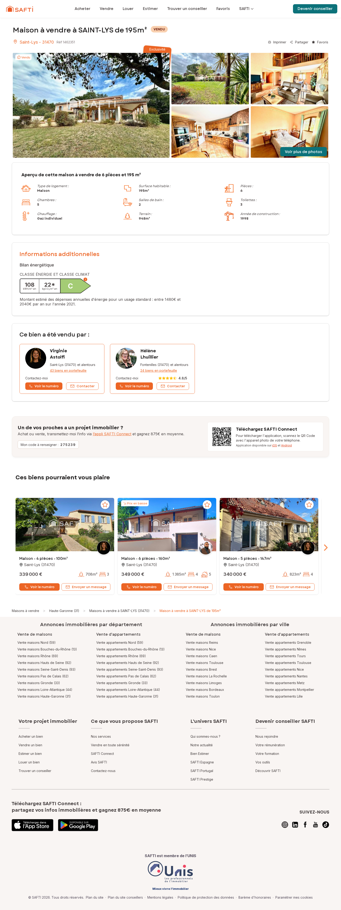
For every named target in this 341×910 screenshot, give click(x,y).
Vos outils (262, 762)
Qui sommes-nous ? (205, 736)
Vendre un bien (30, 745)
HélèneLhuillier (149, 354)
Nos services (101, 736)
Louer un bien (29, 762)
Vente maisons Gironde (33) (38, 683)
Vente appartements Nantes (286, 676)
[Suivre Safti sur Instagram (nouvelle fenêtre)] (285, 824)
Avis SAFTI (99, 762)
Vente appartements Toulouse (288, 663)
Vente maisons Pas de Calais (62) (43, 676)
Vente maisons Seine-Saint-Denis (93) (46, 669)
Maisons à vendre (25, 611)
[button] (65, 525)
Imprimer (279, 42)
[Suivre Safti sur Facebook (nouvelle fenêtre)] (305, 824)
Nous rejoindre (266, 736)
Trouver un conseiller (35, 771)
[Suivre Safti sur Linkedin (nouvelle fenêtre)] (295, 824)
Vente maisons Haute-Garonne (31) (44, 696)
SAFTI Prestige (201, 779)
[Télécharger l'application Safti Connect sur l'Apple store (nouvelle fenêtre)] (32, 825)
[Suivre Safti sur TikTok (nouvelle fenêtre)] (325, 824)
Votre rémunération (270, 745)
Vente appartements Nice (284, 669)
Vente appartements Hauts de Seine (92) (127, 663)
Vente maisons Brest (201, 669)
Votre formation (267, 754)
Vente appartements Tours (285, 656)
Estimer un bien (30, 754)
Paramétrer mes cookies (294, 897)
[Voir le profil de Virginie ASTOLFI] (62, 369)
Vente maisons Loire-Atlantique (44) (44, 690)
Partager (301, 42)
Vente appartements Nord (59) (119, 642)
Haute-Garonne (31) (64, 611)
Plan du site (94, 897)
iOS (274, 445)
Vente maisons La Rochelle (206, 676)
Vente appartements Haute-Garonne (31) (127, 696)
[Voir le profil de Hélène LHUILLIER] (152, 369)
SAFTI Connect (102, 754)
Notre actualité (201, 745)
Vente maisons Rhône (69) (37, 656)
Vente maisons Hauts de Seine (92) (44, 663)
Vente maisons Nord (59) (36, 642)
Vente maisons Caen (201, 656)
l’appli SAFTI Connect (112, 434)
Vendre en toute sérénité (110, 745)
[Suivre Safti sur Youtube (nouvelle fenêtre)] (315, 824)
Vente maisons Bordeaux (205, 690)
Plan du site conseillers (125, 897)
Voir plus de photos (303, 151)
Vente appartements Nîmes (285, 649)
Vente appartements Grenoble (288, 642)
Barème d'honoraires (254, 897)
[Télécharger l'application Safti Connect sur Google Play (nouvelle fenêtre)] (78, 825)
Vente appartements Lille (284, 696)
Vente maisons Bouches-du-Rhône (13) (47, 649)
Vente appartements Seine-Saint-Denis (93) (129, 669)
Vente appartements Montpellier (289, 690)
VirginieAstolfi (58, 354)
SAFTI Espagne (202, 762)
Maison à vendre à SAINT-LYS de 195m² (190, 611)
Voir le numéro (42, 587)
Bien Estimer (199, 754)
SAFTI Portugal (201, 771)
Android (286, 445)
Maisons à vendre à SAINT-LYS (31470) (119, 611)
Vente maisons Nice (201, 649)
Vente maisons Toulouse (204, 663)
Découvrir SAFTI (267, 771)
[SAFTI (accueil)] (19, 9)
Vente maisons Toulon (203, 696)
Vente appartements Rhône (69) (121, 656)
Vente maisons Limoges (204, 683)
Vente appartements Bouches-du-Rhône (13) (130, 649)
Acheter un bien (31, 736)
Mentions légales (160, 897)
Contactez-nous (103, 771)
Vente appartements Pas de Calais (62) (126, 676)
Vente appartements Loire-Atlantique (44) (128, 690)
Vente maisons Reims (202, 642)
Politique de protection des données (206, 897)
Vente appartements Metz (285, 683)
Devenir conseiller (315, 8)
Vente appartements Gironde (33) (122, 683)
